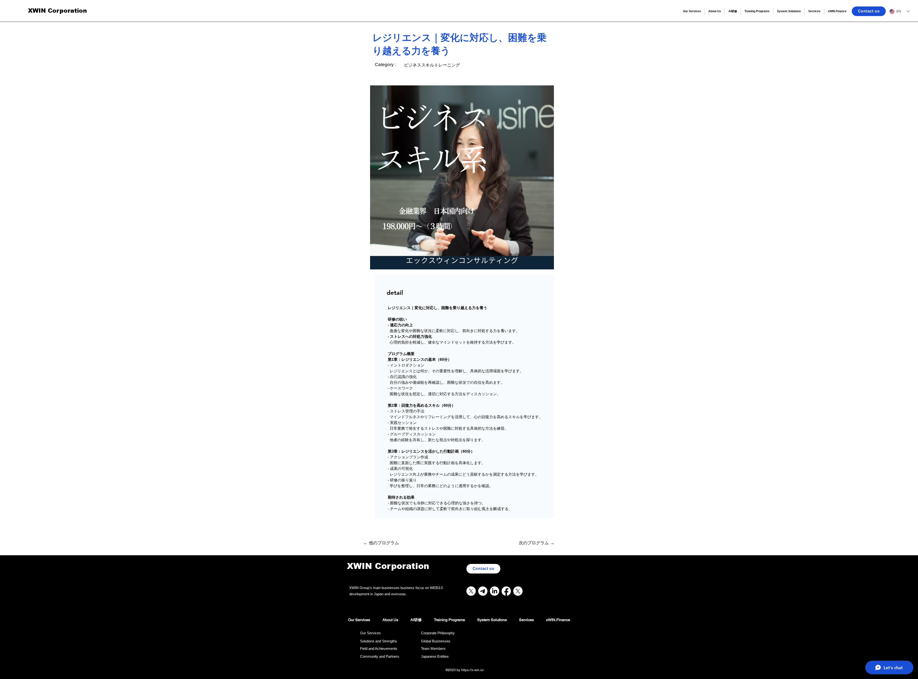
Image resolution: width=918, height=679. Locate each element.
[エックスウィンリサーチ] (471, 591)
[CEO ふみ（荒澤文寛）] (518, 591)
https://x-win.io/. (473, 670)
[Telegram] (482, 591)
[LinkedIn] (494, 591)
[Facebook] (506, 591)
